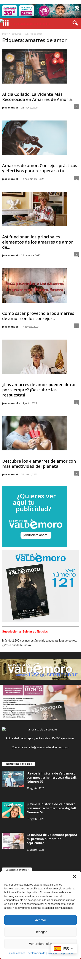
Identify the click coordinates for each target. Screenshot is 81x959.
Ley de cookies (16, 953)
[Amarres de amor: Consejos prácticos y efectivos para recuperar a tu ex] (34, 137)
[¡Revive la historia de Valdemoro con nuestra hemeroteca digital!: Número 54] (13, 810)
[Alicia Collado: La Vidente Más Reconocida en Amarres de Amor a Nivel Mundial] (34, 66)
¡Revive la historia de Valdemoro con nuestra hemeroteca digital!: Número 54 (52, 808)
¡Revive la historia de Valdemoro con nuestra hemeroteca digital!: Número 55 (52, 777)
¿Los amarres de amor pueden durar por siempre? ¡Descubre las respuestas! (39, 390)
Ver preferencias (40, 943)
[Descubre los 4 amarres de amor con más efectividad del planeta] (34, 433)
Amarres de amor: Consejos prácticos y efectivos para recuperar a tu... (39, 168)
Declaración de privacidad (42, 953)
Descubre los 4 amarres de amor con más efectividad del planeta (39, 463)
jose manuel (10, 107)
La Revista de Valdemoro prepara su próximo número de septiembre (52, 839)
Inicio (5, 33)
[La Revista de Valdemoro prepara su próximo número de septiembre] (13, 840)
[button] (74, 876)
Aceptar (40, 920)
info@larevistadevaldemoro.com (49, 747)
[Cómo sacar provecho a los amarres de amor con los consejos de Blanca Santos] (34, 285)
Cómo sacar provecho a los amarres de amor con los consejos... (38, 316)
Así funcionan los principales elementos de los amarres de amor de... (37, 242)
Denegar (41, 932)
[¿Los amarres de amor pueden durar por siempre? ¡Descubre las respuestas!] (34, 356)
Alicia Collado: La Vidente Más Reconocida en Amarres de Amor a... (38, 96)
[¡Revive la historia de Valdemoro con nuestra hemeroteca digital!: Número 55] (13, 779)
